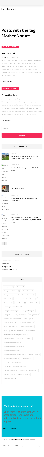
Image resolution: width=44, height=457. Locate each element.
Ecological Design (28, 311)
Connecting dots (9, 95)
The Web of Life (9, 374)
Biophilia (20, 287)
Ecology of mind (7, 266)
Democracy (8, 303)
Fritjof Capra (28, 319)
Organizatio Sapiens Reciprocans (15, 355)
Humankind (30, 331)
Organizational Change (12, 343)
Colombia (7, 299)
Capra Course (28, 291)
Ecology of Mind (20, 315)
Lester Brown (9, 339)
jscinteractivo (5, 57)
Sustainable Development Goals (15, 366)
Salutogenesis (27, 358)
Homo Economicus (10, 327)
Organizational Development (14, 347)
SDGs (6, 362)
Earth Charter (21, 303)
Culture (33, 299)
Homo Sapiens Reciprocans (13, 331)
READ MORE (7, 81)
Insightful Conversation (9, 269)
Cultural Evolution (21, 299)
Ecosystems (34, 315)
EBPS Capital (33, 303)
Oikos (28, 339)
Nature (20, 339)
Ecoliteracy (5, 264)
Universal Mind (23, 374)
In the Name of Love (17, 188)
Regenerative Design (11, 358)
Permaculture (34, 355)
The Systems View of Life (28, 370)
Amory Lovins (9, 287)
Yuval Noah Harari (10, 378)
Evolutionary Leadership (12, 319)
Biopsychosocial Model (12, 291)
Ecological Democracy (11, 311)
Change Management (11, 295)
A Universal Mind (9, 53)
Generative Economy (26, 323)
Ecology (7, 315)
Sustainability (17, 362)
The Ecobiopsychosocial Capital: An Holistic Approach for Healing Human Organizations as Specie (26, 219)
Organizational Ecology (12, 351)
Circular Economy (28, 295)
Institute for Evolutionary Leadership (16, 335)
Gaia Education (10, 323)
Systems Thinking (10, 370)
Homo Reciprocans (26, 327)
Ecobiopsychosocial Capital (10, 261)
